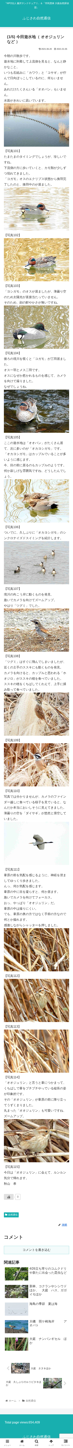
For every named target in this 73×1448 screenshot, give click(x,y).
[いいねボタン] (9, 1197)
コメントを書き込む (37, 1249)
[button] (65, 759)
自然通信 (13, 1214)
